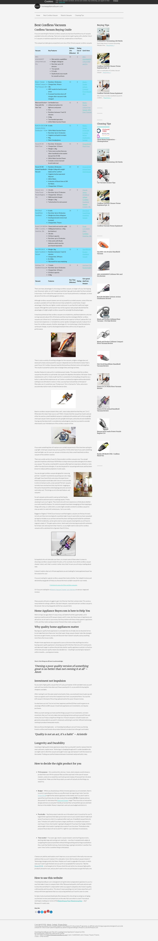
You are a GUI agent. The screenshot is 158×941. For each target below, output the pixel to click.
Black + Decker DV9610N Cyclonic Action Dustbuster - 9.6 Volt (87, 133)
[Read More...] (110, 45)
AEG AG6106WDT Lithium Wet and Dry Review (109, 275)
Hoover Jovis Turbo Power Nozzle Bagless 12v (109, 432)
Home (38, 15)
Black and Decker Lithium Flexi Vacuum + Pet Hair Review (108, 320)
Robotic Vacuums (66, 15)
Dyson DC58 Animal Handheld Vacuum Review (108, 410)
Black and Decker (62, 800)
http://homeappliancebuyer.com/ (57, 935)
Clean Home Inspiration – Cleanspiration (106, 140)
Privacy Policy (62, 924)
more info (62, 2)
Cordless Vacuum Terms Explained (109, 93)
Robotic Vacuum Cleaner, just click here (63, 589)
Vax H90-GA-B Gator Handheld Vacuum (108, 253)
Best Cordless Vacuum (50, 15)
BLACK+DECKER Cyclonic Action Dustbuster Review (109, 298)
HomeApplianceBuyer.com (52, 6)
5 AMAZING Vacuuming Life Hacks (110, 41)
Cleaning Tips (79, 15)
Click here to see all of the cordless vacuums (63, 585)
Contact (54, 924)
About (49, 924)
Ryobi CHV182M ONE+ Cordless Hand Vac (108, 455)
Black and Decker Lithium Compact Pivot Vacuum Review (110, 342)
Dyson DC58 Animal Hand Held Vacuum (87, 169)
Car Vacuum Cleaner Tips (106, 183)
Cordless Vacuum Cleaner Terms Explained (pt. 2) (109, 67)
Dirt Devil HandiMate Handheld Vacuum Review (108, 365)
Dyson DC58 (42, 795)
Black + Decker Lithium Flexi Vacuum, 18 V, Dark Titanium (87, 107)
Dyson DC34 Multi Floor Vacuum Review (109, 387)
